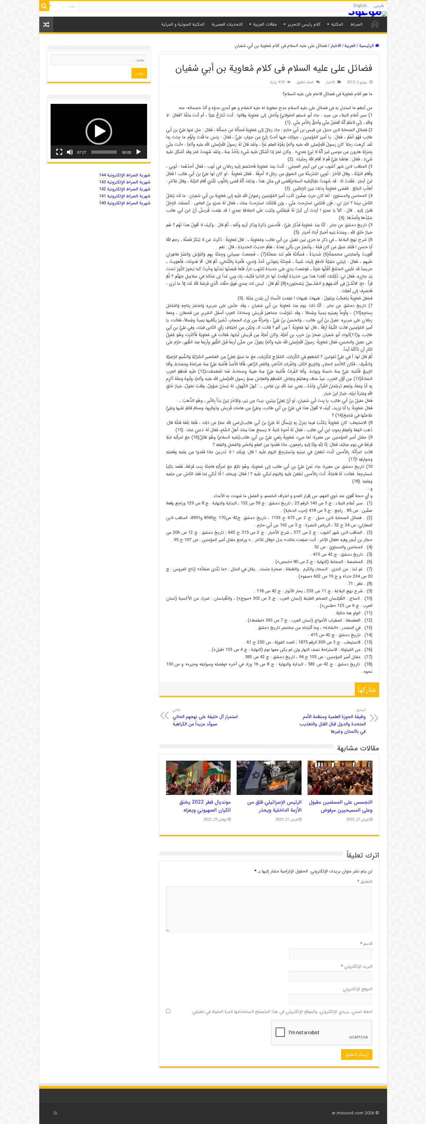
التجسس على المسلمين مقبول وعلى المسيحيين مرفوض (340, 806)
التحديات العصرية (227, 24)
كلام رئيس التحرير (304, 24)
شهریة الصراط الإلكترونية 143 (124, 182)
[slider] (104, 152)
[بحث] (44, 6)
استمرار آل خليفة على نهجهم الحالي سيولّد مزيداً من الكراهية (205, 717)
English (360, 6)
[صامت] (70, 152)
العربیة (349, 45)
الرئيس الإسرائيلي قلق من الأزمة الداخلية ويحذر (274, 806)
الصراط (356, 24)
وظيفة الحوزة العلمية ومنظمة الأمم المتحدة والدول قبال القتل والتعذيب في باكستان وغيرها (333, 721)
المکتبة (337, 24)
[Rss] (55, 1113)
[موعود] (213, 14)
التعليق (364, 881)
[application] (99, 131)
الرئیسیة (375, 24)
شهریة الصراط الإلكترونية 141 (124, 196)
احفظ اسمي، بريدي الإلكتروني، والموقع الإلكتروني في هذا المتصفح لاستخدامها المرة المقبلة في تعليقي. (281, 1011)
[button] (99, 131)
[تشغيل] (138, 152)
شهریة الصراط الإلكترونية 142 (124, 189)
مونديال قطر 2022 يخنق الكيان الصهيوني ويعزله (205, 806)
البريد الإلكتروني (356, 966)
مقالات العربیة (265, 24)
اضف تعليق (305, 82)
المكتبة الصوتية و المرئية (182, 24)
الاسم (366, 943)
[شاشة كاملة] (59, 152)
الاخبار (335, 45)
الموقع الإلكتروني (357, 989)
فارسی (379, 6)
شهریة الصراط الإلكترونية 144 (124, 175)
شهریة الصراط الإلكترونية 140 (124, 203)
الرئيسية (367, 45)
